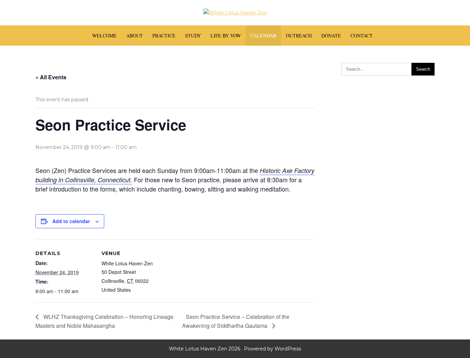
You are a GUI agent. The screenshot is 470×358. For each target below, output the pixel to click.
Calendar (263, 35)
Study (193, 35)
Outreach (299, 35)
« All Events (50, 77)
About (134, 35)
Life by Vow (226, 35)
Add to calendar (71, 221)
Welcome (104, 35)
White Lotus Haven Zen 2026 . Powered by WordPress (235, 349)
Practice (163, 35)
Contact (362, 35)
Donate (331, 35)
